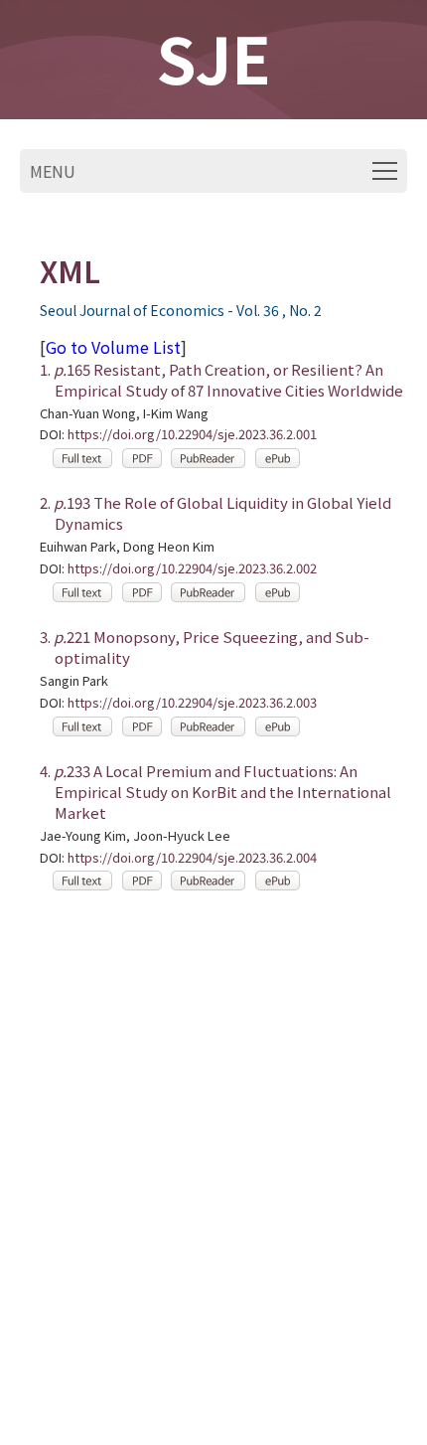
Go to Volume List (113, 347)
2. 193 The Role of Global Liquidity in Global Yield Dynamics (215, 513)
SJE (213, 56)
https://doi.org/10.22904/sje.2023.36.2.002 (192, 569)
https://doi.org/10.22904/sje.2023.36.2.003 (192, 703)
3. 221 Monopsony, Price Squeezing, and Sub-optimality (204, 647)
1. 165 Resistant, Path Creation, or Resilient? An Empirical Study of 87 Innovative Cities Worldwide (221, 380)
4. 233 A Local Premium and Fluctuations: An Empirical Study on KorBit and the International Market (215, 791)
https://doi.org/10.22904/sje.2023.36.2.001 (192, 434)
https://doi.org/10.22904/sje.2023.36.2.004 (192, 858)
